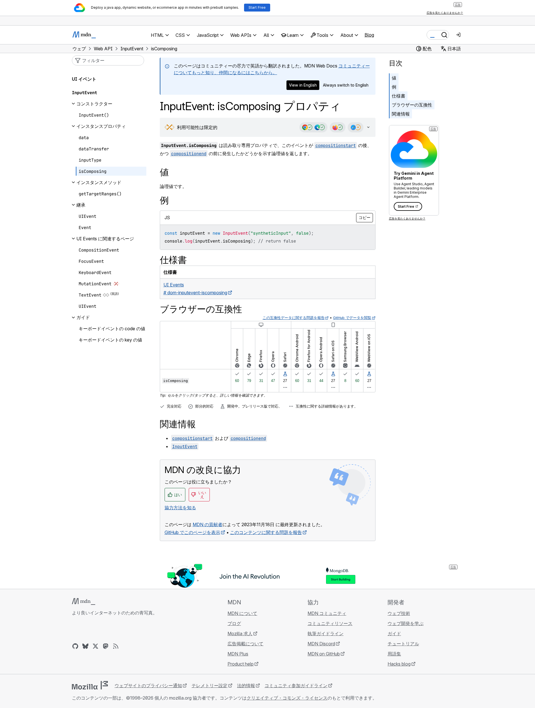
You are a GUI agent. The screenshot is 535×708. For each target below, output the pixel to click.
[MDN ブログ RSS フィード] (115, 646)
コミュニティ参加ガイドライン (296, 685)
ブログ (234, 623)
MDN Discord (321, 643)
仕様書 (398, 96)
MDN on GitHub (324, 654)
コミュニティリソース (330, 623)
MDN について (242, 613)
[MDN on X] (95, 646)
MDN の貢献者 (207, 524)
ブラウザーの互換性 (412, 105)
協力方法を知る (180, 507)
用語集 (394, 654)
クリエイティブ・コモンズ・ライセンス (287, 698)
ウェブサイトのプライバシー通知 (148, 685)
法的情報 (246, 685)
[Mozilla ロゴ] (90, 685)
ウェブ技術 (399, 613)
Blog (369, 35)
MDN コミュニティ (327, 613)
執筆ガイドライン (325, 633)
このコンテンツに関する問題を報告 (266, 532)
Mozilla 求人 (239, 633)
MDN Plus (237, 654)
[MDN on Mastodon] (105, 646)
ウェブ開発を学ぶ (406, 623)
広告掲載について (245, 643)
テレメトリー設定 (209, 685)
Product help (240, 664)
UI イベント (84, 79)
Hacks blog (399, 664)
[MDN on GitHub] (75, 646)
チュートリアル (403, 643)
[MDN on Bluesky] (85, 646)
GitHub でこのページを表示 (192, 532)
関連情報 (401, 114)
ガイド (394, 633)
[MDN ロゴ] (83, 601)
